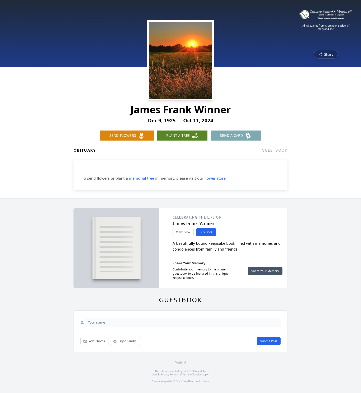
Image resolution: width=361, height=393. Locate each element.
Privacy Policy (169, 374)
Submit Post (268, 341)
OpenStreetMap (185, 381)
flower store (215, 178)
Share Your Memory (265, 271)
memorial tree (141, 178)
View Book (183, 232)
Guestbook (274, 150)
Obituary (85, 150)
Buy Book (206, 232)
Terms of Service (192, 374)
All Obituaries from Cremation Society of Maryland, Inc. (326, 27)
